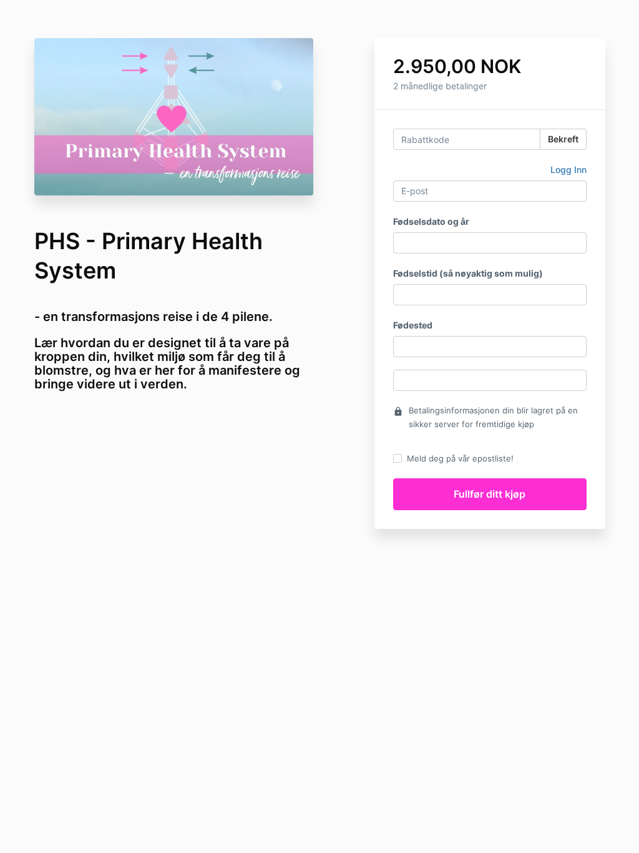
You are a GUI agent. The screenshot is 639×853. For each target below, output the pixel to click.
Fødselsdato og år (431, 221)
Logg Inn (568, 169)
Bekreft (563, 139)
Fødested (412, 325)
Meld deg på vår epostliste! (460, 458)
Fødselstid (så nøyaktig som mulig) (468, 273)
